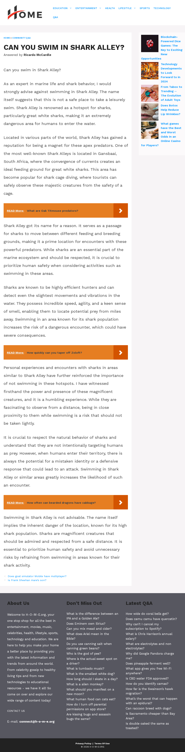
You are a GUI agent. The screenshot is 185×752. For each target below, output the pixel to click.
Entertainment (86, 8)
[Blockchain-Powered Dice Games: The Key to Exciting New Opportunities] (149, 44)
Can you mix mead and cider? (89, 628)
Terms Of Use (102, 743)
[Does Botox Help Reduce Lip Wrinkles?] (149, 112)
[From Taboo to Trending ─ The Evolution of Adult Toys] (149, 94)
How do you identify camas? (147, 683)
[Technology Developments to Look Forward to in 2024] (149, 71)
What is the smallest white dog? (90, 674)
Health (110, 8)
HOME (7, 38)
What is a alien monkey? (84, 684)
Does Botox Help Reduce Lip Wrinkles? (170, 110)
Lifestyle (125, 8)
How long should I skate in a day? (92, 679)
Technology (162, 8)
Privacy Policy (83, 743)
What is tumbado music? (85, 668)
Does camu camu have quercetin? (151, 619)
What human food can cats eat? (90, 699)
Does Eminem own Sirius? (85, 623)
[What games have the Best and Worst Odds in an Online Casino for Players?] (149, 131)
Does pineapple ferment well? (148, 663)
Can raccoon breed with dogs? (148, 708)
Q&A (55, 17)
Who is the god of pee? (83, 653)
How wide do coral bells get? (147, 613)
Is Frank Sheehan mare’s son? (27, 580)
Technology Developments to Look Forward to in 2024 (171, 72)
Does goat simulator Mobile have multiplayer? (37, 576)
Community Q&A (21, 38)
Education (60, 8)
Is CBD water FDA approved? (147, 678)
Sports (145, 8)
